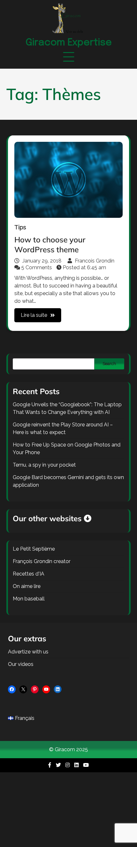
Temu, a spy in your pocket (44, 465)
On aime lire (26, 586)
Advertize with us (28, 652)
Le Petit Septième (34, 549)
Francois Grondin (94, 261)
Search (109, 363)
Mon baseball (29, 599)
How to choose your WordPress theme (49, 244)
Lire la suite (34, 315)
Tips (20, 227)
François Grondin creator (41, 561)
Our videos (20, 664)
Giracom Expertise (68, 43)
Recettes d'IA (28, 574)
